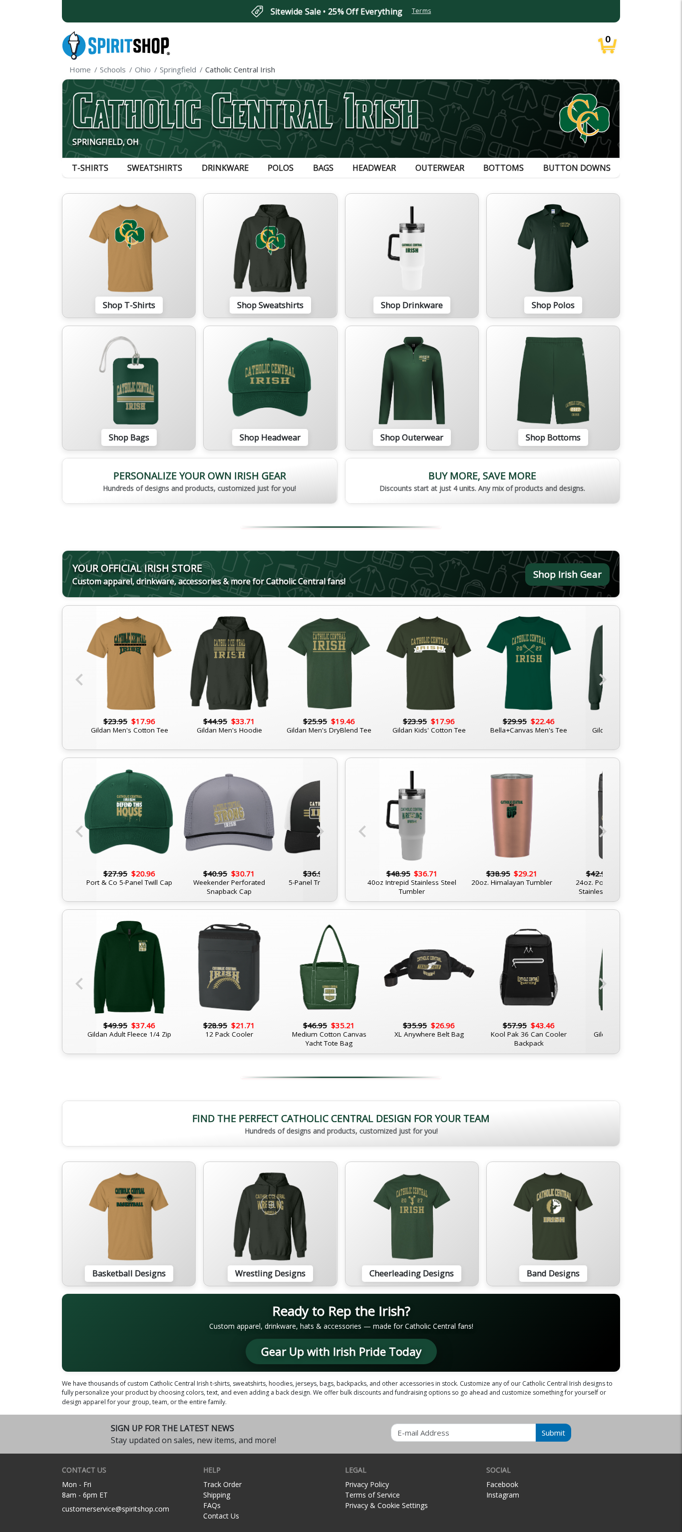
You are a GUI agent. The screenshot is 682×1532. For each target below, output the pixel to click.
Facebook (502, 1484)
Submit (553, 1433)
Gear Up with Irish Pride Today (341, 1351)
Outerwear (439, 167)
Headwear (374, 167)
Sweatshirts (154, 167)
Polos (281, 167)
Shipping (216, 1495)
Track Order (222, 1484)
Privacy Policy (367, 1484)
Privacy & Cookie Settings (386, 1505)
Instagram (502, 1495)
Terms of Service (372, 1495)
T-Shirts (90, 167)
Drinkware (225, 167)
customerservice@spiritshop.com (115, 1509)
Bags (323, 167)
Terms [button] (421, 10)
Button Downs (577, 167)
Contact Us (221, 1516)
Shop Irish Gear (567, 574)
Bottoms (503, 167)
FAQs (212, 1505)
